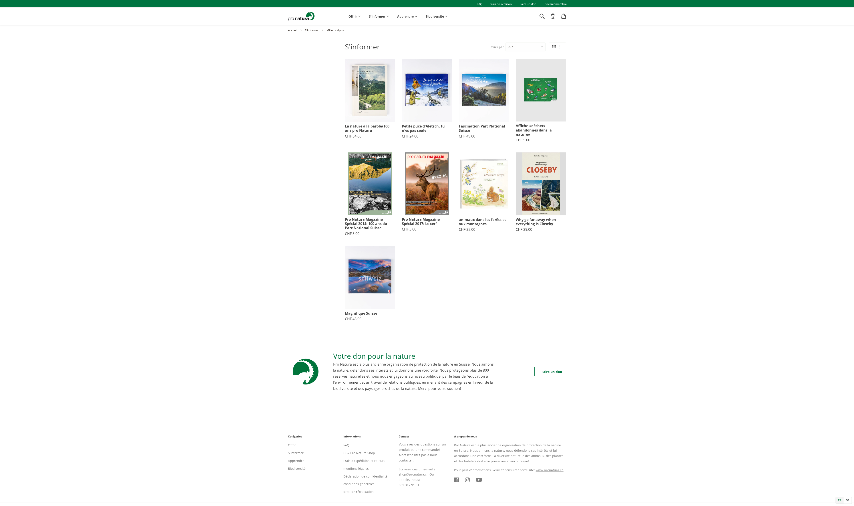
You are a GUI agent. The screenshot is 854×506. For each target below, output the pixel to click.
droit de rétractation (358, 492)
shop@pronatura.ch (414, 474)
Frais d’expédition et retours (364, 461)
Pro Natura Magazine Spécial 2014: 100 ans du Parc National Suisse (366, 223)
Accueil (292, 30)
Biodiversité (435, 16)
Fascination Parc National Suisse (482, 128)
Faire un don (528, 4)
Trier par (497, 47)
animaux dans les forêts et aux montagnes (482, 222)
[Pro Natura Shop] (301, 16)
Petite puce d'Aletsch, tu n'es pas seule (423, 128)
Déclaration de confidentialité (365, 476)
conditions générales (359, 484)
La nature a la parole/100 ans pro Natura (367, 128)
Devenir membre (555, 4)
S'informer (377, 16)
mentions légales (356, 468)
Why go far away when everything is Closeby (536, 222)
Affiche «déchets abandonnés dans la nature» (534, 130)
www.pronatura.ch (550, 470)
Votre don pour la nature (374, 356)
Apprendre (405, 16)
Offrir (352, 16)
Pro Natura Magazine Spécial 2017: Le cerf (421, 221)
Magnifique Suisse (361, 313)
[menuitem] (553, 16)
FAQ (479, 4)
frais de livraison (501, 4)
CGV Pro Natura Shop (359, 453)
